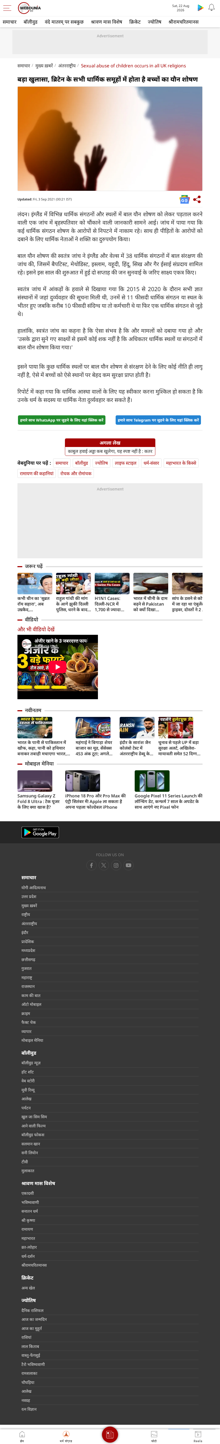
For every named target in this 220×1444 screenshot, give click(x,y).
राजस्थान (28, 986)
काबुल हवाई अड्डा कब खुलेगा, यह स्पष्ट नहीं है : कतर (110, 451)
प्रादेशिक (27, 941)
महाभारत (28, 1238)
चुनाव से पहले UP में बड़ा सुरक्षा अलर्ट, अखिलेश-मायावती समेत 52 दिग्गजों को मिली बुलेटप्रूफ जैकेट (179, 748)
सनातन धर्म (29, 1211)
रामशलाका (29, 1373)
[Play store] (200, 7)
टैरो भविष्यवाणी (33, 1364)
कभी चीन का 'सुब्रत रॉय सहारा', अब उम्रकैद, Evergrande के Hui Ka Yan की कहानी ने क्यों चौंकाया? (33, 604)
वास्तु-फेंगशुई (30, 1355)
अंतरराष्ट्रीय (67, 66)
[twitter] (104, 865)
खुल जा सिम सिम (34, 1116)
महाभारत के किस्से (181, 463)
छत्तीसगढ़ (28, 959)
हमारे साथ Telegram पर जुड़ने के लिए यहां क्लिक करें (158, 420)
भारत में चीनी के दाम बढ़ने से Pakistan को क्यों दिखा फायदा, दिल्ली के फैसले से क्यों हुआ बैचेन (150, 604)
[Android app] (40, 832)
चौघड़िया (27, 1382)
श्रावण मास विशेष (106, 22)
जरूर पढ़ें (34, 566)
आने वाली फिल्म (33, 1125)
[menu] (8, 8)
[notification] (211, 7)
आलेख (26, 1098)
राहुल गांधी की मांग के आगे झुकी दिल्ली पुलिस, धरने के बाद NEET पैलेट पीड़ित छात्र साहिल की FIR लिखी (72, 604)
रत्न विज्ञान (28, 1409)
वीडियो (31, 619)
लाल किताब (30, 1346)
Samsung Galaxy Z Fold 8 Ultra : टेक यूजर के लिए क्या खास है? (38, 801)
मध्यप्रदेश (28, 950)
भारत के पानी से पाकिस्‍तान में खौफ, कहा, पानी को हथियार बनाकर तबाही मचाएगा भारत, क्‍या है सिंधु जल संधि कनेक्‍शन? (42, 748)
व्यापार (26, 1031)
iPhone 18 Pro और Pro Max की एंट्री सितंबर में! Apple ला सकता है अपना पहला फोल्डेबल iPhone (95, 801)
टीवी (24, 1161)
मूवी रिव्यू (28, 1090)
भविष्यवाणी (30, 1202)
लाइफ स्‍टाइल (126, 463)
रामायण (27, 1229)
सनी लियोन (29, 1152)
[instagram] (128, 865)
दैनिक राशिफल (32, 1310)
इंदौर (24, 932)
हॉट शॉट (27, 1072)
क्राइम (25, 1013)
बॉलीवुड (31, 22)
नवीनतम (33, 710)
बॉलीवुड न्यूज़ (31, 1062)
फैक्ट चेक (28, 1022)
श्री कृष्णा (28, 1220)
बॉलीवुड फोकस (32, 1134)
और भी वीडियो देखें (35, 629)
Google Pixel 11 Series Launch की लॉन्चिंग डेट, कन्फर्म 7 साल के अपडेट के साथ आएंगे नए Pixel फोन (169, 801)
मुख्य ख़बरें (44, 66)
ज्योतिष (154, 22)
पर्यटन (26, 1108)
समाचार (9, 22)
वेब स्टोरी (28, 1080)
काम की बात (31, 995)
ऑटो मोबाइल (31, 1004)
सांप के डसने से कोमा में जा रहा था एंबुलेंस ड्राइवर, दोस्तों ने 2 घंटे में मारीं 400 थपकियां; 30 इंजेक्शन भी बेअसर (189, 604)
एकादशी (27, 1193)
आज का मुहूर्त (31, 1328)
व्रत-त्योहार (29, 1247)
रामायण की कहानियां (36, 473)
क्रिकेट (135, 22)
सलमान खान (30, 1143)
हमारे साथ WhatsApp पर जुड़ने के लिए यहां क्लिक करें (61, 420)
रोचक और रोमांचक (75, 473)
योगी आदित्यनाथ (33, 887)
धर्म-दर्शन (28, 1256)
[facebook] (91, 865)
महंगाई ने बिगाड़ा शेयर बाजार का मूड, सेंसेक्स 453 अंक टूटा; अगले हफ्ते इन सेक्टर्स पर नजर (95, 748)
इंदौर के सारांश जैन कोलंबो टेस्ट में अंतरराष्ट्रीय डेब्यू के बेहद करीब (135, 748)
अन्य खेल (28, 1288)
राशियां (26, 1337)
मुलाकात (27, 1170)
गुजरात (26, 968)
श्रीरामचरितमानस (183, 22)
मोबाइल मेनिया (39, 763)
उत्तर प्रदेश (28, 896)
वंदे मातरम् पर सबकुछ (64, 22)
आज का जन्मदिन (34, 1319)
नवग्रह (25, 1400)
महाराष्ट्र (26, 977)
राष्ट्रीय (25, 914)
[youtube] (116, 865)
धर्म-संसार (151, 463)
